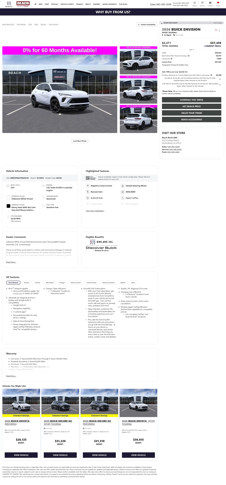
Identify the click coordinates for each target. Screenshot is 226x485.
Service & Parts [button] (67, 4)
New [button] (40, 4)
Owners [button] (96, 4)
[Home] (35, 4)
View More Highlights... (95, 211)
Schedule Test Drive (191, 99)
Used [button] (47, 4)
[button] (59, 89)
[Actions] (219, 30)
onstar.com (17, 293)
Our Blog (123, 4)
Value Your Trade (191, 113)
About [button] (88, 4)
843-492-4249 (173, 146)
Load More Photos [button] (80, 141)
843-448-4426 (176, 149)
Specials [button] (54, 4)
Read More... (11, 262)
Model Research (110, 4)
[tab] (13, 283)
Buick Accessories (191, 119)
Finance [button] (79, 4)
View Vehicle (21, 455)
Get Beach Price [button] (192, 106)
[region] (191, 74)
